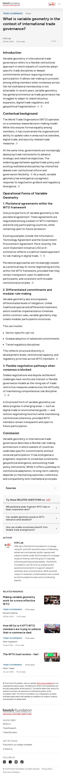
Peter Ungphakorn (10, 642)
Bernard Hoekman (10, 613)
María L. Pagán (8, 668)
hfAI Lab (7, 38)
